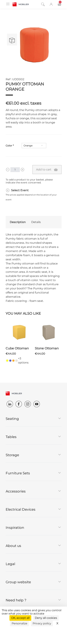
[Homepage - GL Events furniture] (21, 4)
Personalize (19, 623)
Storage (12, 455)
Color (9, 145)
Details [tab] (36, 222)
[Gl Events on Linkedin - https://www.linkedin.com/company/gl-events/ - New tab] (10, 404)
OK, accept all (20, 618)
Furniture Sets (18, 473)
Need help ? (16, 600)
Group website (18, 582)
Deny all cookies (46, 618)
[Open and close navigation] (8, 4)
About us (13, 546)
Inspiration (15, 527)
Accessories (16, 491)
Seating (12, 419)
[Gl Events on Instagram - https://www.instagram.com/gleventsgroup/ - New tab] (28, 404)
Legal (10, 564)
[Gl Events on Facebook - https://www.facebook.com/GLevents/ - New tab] (19, 404)
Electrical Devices (20, 509)
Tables (11, 437)
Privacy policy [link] (42, 623)
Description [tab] (18, 222)
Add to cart (43, 169)
